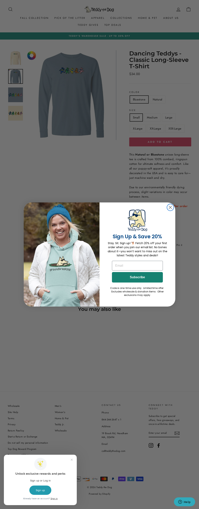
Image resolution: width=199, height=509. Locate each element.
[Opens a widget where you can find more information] (184, 502)
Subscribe (137, 277)
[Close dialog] (170, 207)
